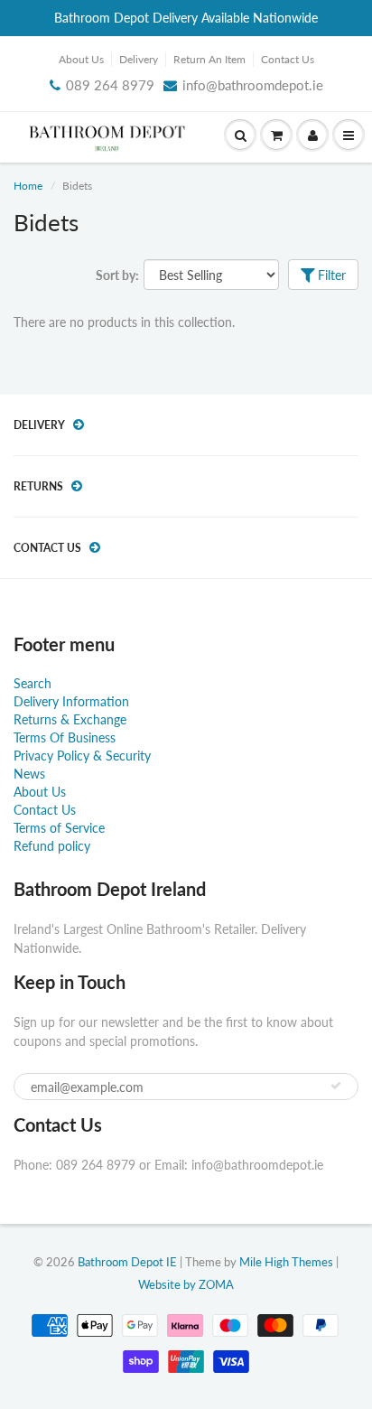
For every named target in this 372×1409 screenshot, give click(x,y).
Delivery (138, 59)
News (29, 773)
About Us (81, 59)
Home (28, 185)
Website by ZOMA (186, 1284)
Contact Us (287, 59)
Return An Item (209, 59)
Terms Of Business (65, 737)
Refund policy (52, 846)
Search (32, 683)
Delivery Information (71, 701)
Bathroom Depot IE (127, 1262)
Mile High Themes (286, 1262)
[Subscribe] (336, 1085)
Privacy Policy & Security (82, 755)
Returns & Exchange (70, 719)
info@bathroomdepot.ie (252, 85)
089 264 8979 (110, 85)
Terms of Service (59, 827)
